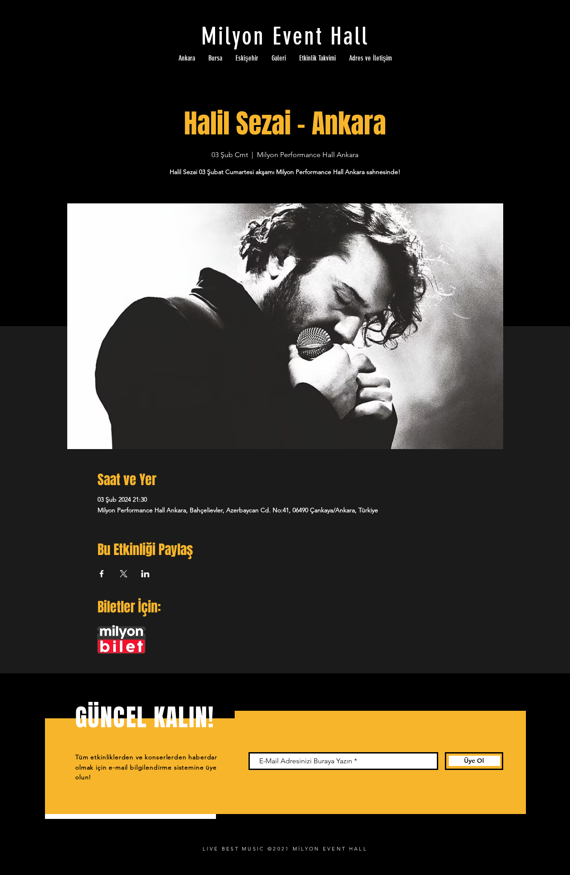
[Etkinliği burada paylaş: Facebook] (102, 573)
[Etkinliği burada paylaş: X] (123, 573)
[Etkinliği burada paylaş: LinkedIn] (145, 573)
